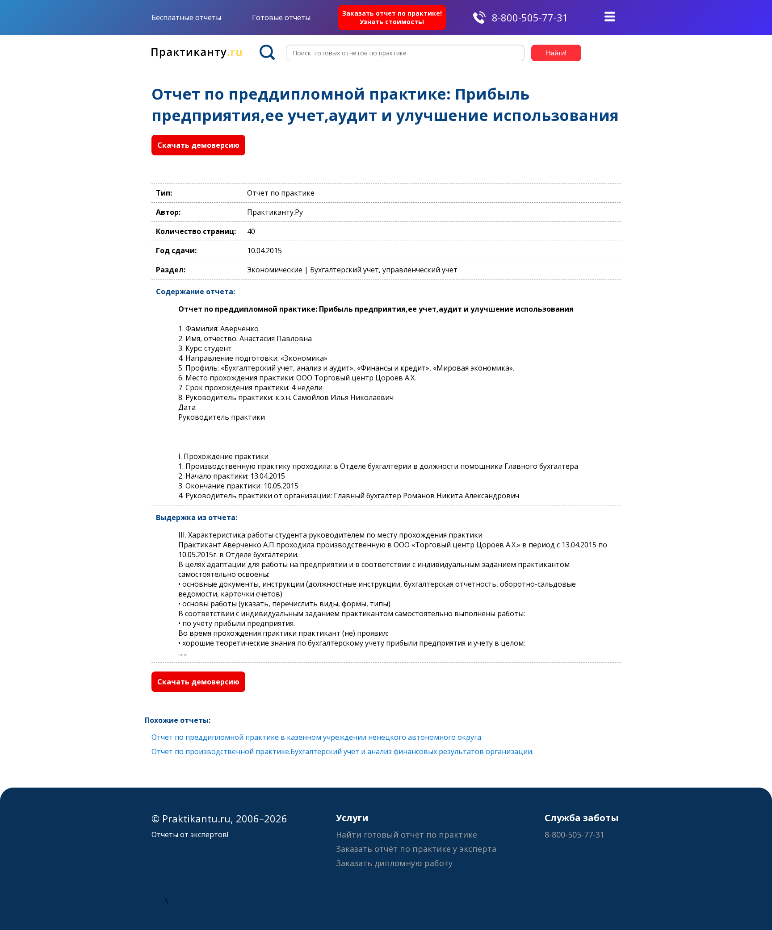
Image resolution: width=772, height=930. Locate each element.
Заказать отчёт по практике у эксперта (416, 848)
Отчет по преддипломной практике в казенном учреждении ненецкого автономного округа (316, 737)
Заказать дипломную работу (394, 863)
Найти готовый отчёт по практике (406, 834)
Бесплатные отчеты (186, 17)
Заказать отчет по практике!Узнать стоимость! (392, 17)
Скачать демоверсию (198, 145)
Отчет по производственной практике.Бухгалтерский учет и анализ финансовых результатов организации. (342, 751)
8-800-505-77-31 (530, 17)
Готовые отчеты (281, 17)
